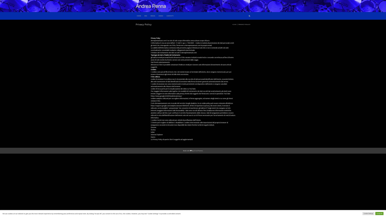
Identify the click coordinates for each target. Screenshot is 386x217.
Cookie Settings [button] (368, 213)
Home (139, 16)
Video (161, 16)
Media (153, 16)
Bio (146, 16)
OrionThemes (198, 151)
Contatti (170, 16)
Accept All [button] (379, 213)
